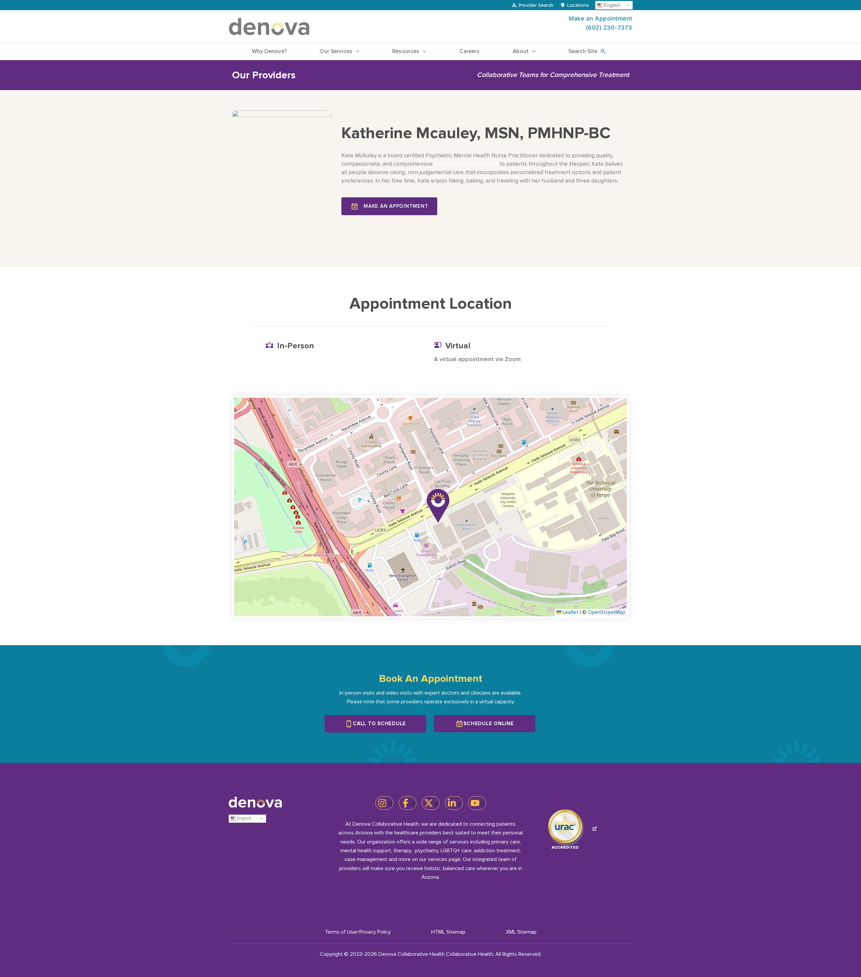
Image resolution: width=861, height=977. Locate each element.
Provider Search (536, 5)
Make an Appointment (600, 18)
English (611, 5)
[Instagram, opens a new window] (384, 803)
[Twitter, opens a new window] (430, 803)
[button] (355, 51)
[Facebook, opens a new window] (407, 803)
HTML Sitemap (448, 932)
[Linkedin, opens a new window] (453, 803)
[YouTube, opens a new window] (477, 803)
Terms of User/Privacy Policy (358, 932)
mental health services (463, 163)
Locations (578, 5)
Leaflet (569, 612)
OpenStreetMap (606, 612)
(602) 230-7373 (609, 27)
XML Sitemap (521, 932)
